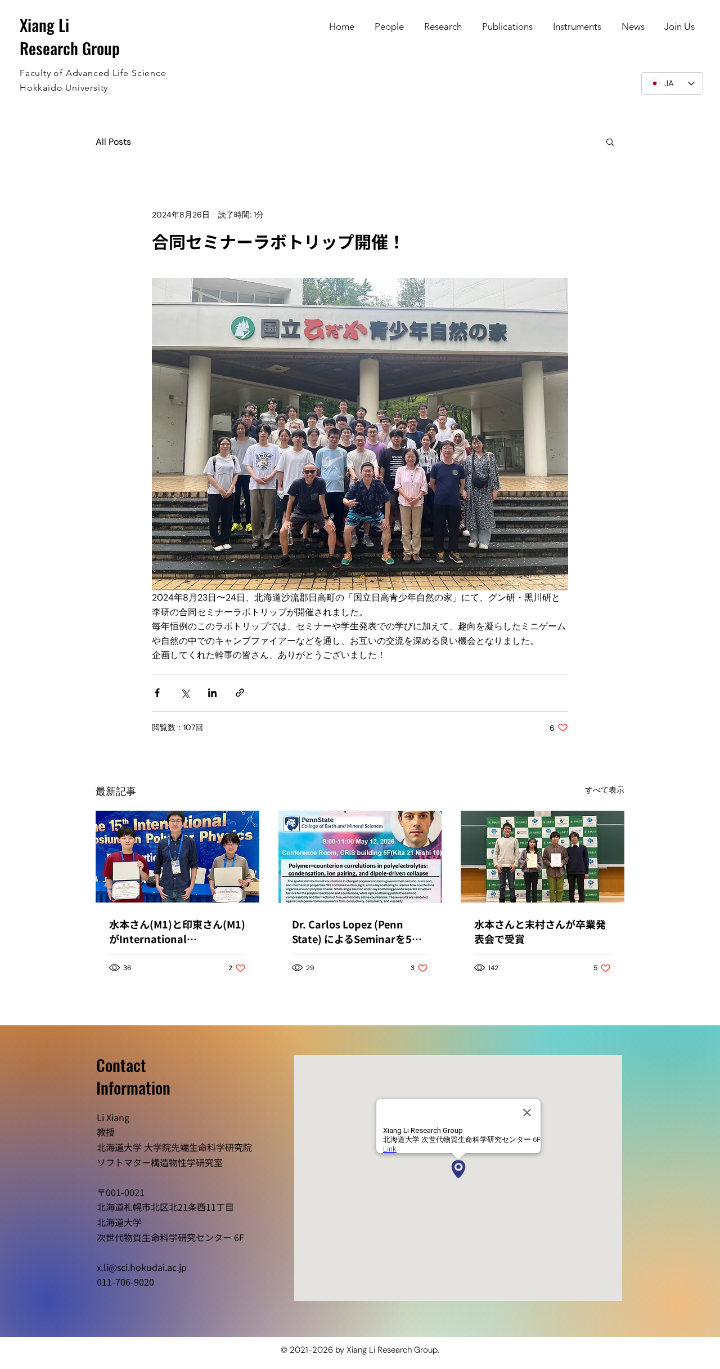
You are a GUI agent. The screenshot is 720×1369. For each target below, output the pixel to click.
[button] (610, 141)
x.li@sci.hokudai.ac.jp (142, 1267)
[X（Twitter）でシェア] (184, 692)
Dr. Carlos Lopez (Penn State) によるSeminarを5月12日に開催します (357, 931)
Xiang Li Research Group (70, 36)
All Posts (113, 142)
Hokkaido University (64, 87)
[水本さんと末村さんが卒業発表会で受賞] (542, 857)
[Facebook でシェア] (157, 692)
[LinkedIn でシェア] (212, 692)
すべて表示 (604, 790)
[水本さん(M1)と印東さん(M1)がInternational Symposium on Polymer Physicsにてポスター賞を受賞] (177, 857)
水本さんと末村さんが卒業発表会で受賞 (540, 931)
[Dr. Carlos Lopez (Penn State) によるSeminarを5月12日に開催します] (360, 857)
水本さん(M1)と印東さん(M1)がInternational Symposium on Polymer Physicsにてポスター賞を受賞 (177, 931)
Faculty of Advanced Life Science (93, 73)
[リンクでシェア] (240, 692)
